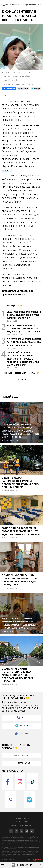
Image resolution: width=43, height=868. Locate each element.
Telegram (23, 726)
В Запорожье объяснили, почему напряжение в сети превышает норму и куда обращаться (20, 580)
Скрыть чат (21, 379)
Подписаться (24, 763)
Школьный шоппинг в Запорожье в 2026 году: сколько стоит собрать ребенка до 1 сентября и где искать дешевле (23, 358)
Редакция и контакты (21, 818)
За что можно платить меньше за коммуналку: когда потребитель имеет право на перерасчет (19, 623)
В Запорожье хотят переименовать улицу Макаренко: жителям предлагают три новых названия (17, 675)
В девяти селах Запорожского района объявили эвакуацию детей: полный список (24, 342)
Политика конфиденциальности (21, 825)
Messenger (23, 734)
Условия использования (21, 815)
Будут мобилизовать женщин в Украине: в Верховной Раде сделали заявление (24, 315)
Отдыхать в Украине (10, 4)
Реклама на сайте (22, 822)
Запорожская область (31, 4)
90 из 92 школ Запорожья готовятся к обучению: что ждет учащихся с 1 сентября (23, 328)
